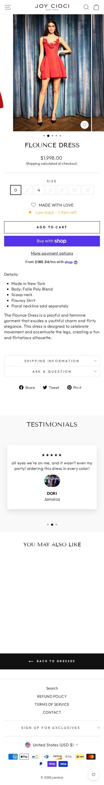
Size (52, 181)
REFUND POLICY (52, 696)
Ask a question (52, 371)
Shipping (33, 163)
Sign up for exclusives (50, 728)
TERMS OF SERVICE (52, 704)
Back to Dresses (55, 661)
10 (74, 190)
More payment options (52, 253)
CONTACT (52, 712)
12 (88, 190)
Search (52, 688)
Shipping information (52, 361)
